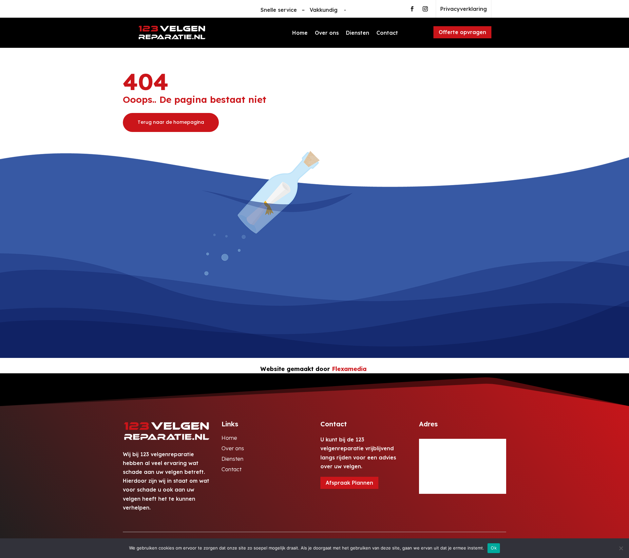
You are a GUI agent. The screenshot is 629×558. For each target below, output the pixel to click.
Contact (387, 32)
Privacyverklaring (463, 9)
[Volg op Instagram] (425, 9)
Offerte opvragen (462, 32)
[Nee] (621, 548)
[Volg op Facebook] (412, 9)
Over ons (327, 32)
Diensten (357, 32)
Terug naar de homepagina (171, 122)
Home (300, 32)
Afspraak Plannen (349, 482)
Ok (494, 547)
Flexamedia (349, 369)
